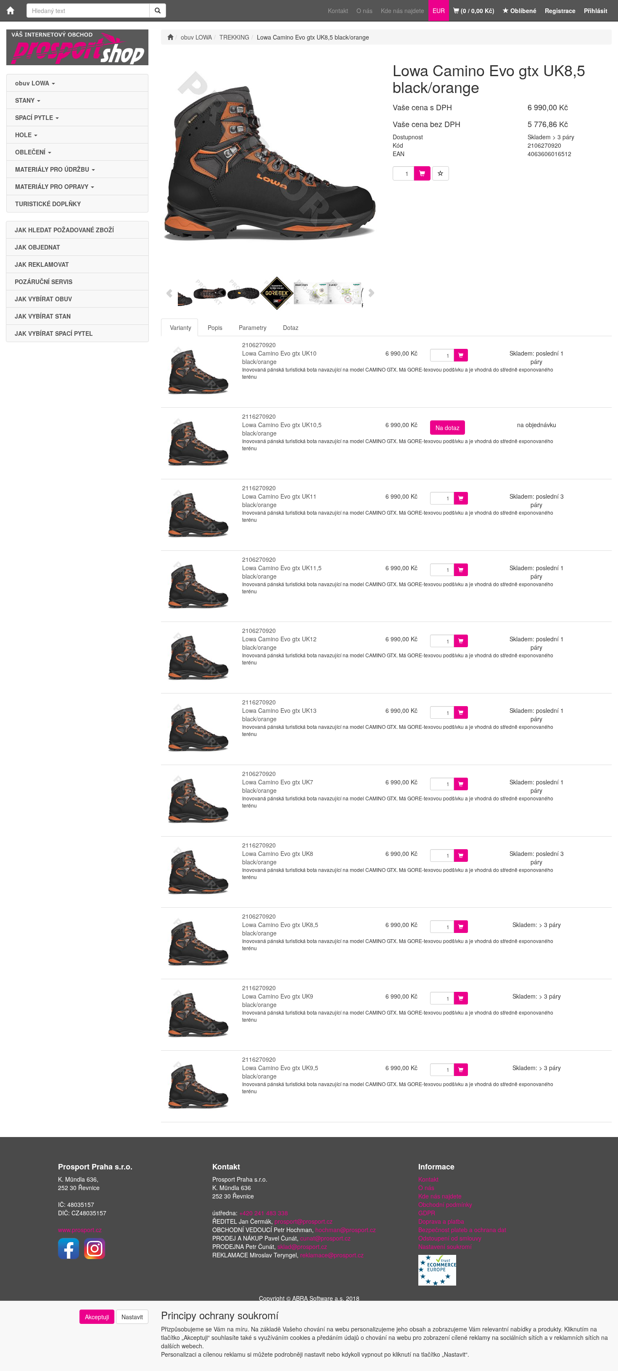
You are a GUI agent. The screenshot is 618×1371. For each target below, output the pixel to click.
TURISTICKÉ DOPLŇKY (48, 203)
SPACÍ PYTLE (35, 117)
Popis (215, 327)
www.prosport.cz (80, 1229)
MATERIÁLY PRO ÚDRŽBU (53, 169)
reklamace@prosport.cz (332, 1255)
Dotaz (290, 327)
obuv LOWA (33, 83)
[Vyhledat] (157, 10)
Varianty (180, 327)
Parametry (253, 327)
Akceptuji (97, 1317)
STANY (25, 100)
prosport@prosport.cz (304, 1221)
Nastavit (132, 1317)
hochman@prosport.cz (345, 1229)
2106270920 (259, 344)
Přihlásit (595, 10)
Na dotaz (448, 427)
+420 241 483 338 (263, 1213)
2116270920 (259, 416)
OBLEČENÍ (31, 152)
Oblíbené (522, 10)
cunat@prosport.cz (325, 1238)
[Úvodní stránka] (170, 37)
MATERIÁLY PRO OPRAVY (52, 186)
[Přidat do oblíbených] (440, 173)
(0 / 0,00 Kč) (476, 10)
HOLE (24, 134)
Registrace (560, 10)
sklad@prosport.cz (302, 1246)
